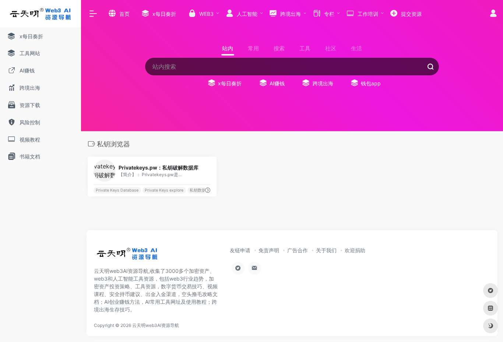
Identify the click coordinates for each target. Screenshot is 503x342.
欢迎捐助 (355, 250)
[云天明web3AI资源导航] (127, 256)
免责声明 (268, 250)
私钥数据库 (200, 190)
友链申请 (240, 250)
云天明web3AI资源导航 (155, 325)
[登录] (493, 14)
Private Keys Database (117, 190)
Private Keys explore (164, 190)
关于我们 (326, 250)
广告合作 (297, 250)
